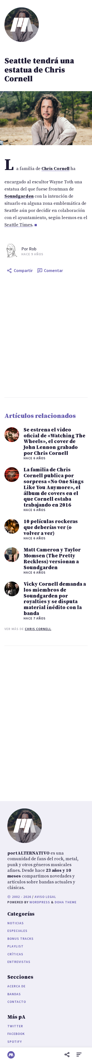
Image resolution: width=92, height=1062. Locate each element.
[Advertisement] (46, 336)
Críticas (15, 954)
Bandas (14, 994)
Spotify (14, 1042)
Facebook (16, 1034)
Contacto (16, 1002)
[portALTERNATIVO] (11, 1055)
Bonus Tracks (20, 939)
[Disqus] (46, 722)
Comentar (53, 270)
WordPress (39, 902)
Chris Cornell (38, 629)
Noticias (15, 923)
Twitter (15, 1026)
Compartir (23, 270)
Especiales (17, 931)
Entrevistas (18, 962)
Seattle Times (18, 225)
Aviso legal (45, 897)
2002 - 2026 (21, 897)
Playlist (15, 946)
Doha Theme (66, 902)
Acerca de (16, 986)
